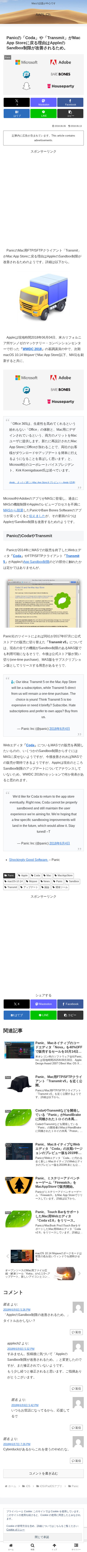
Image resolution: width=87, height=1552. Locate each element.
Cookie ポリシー (15, 1529)
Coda (17, 556)
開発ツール (62, 887)
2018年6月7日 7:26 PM (16, 1444)
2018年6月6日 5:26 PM (16, 1309)
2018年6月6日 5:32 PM (20, 1348)
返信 (78, 1332)
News (47, 881)
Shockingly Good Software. (28, 860)
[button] (70, 113)
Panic (11, 875)
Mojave (33, 881)
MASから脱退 (13, 510)
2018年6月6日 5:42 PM (24, 1405)
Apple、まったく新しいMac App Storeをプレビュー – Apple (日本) (42, 482)
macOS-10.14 (15, 881)
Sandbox (74, 881)
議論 (46, 887)
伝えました (37, 516)
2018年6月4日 (59, 728)
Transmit (12, 887)
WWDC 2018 (32, 349)
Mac (49, 875)
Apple (24, 875)
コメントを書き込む (43, 1473)
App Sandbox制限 (36, 562)
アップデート (30, 887)
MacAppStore (65, 875)
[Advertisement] (43, 198)
